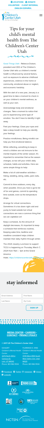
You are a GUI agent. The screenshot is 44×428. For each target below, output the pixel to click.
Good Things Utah (11, 63)
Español (27, 8)
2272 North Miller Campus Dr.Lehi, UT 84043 (8, 359)
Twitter (18, 371)
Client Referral (30, 5)
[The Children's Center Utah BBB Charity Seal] (13, 383)
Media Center (15, 332)
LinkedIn (7, 375)
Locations (17, 2)
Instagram (28, 371)
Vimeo (38, 371)
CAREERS (30, 332)
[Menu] (40, 15)
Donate (31, 2)
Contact (12, 335)
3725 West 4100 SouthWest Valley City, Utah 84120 (31, 359)
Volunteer (13, 5)
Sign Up (34, 307)
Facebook (8, 371)
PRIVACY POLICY (28, 335)
